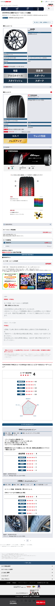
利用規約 (14, 582)
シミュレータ (14, 5)
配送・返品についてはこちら (12, 305)
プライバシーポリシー (23, 582)
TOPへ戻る (28, 562)
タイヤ (2, 5)
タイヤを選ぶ (29, 544)
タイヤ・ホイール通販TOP (5, 544)
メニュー (10, 5)
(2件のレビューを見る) (26, 131)
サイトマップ (32, 582)
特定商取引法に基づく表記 (42, 582)
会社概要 (8, 582)
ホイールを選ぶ (15, 544)
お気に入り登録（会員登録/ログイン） (44, 22)
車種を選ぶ (23, 544)
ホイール (5, 5)
